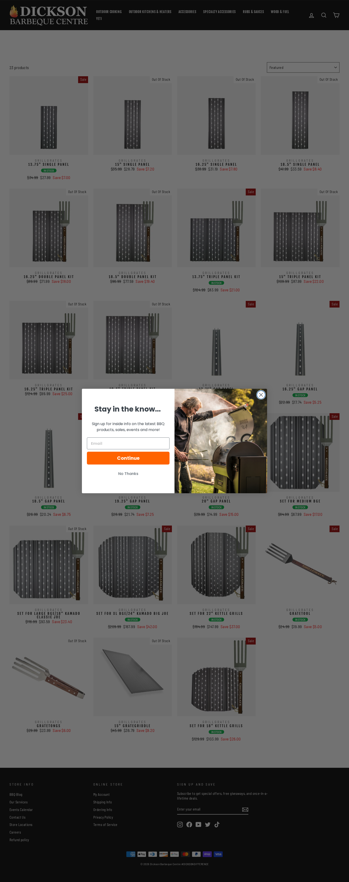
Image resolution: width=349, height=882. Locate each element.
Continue (128, 458)
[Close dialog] (261, 395)
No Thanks (128, 473)
